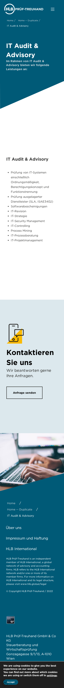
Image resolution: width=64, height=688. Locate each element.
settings (52, 675)
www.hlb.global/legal (33, 584)
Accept (11, 682)
